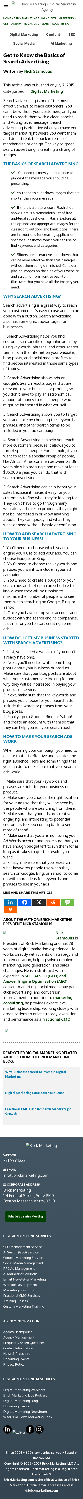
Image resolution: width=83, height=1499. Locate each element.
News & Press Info (16, 1353)
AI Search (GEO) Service (21, 1252)
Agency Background (17, 1332)
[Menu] (6, 7)
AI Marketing (61, 43)
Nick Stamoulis (38, 71)
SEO (71, 34)
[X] (39, 902)
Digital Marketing (61, 18)
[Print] (10, 909)
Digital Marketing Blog (20, 1401)
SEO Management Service (22, 1247)
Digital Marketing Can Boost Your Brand (34, 1093)
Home (7, 18)
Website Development (20, 1285)
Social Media (24, 43)
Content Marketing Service (23, 1258)
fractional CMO (56, 1019)
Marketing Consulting (19, 1290)
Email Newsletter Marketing (24, 1279)
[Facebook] (24, 902)
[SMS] (67, 902)
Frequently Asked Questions (24, 1343)
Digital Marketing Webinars (24, 1390)
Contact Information (18, 1348)
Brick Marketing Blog (29, 18)
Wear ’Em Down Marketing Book (27, 1417)
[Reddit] (53, 902)
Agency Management (18, 1337)
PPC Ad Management (19, 1268)
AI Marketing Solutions (20, 1274)
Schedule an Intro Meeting (25, 1216)
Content (53, 34)
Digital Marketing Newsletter (25, 1411)
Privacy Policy (13, 1364)
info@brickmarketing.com (25, 1175)
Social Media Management (23, 1263)
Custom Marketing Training (23, 1306)
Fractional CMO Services (21, 1295)
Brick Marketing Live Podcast (25, 1395)
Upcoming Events (16, 1359)
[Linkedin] (10, 902)
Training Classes (15, 1301)
